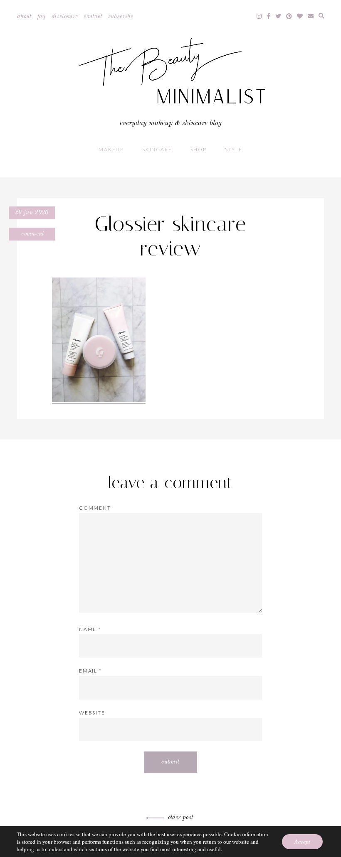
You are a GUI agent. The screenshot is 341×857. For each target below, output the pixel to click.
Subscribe (120, 17)
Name (90, 629)
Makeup (111, 149)
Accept (302, 841)
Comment (32, 234)
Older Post (180, 817)
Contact (93, 17)
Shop (198, 149)
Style (233, 149)
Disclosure (65, 17)
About (24, 17)
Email (90, 671)
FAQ (41, 17)
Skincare (157, 149)
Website (92, 713)
